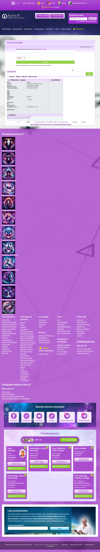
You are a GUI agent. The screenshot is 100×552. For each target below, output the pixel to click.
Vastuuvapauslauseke (76, 544)
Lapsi (57, 29)
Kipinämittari (6, 335)
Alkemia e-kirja (6, 351)
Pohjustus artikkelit (83, 329)
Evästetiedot (50, 546)
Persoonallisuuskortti (63, 327)
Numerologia (30, 3)
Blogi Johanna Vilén (26, 334)
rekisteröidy (43, 49)
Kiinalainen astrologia (79, 3)
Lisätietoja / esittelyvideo (16, 463)
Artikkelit (4, 346)
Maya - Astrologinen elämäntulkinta (13, 396)
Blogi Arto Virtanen (26, 347)
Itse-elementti (61, 354)
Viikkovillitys (6, 320)
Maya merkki (6, 344)
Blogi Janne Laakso (26, 362)
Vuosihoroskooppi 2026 (9, 324)
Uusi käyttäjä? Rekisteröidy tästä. (87, 21)
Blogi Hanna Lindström (27, 360)
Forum (22, 369)
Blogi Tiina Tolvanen (26, 349)
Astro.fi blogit (65, 29)
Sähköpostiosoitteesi (16, 525)
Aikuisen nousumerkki (9, 327)
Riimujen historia (44, 340)
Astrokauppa (56, 16)
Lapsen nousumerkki (8, 329)
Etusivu (17, 3)
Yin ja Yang (60, 349)
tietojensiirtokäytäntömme (55, 521)
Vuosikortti (60, 329)
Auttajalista (5, 349)
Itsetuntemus (39, 29)
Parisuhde (49, 29)
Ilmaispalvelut (17, 29)
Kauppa (79, 335)
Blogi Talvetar (24, 356)
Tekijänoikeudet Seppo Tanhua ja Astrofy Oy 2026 (18, 544)
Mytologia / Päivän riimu (46, 335)
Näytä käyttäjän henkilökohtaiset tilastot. (18, 118)
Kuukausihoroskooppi (9, 322)
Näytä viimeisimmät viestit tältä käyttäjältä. (19, 116)
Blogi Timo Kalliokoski (27, 336)
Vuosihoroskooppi (62, 347)
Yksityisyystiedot (89, 544)
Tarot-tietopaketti (62, 322)
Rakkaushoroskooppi (9, 333)
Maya (42, 3)
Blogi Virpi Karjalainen (27, 338)
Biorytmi (23, 322)
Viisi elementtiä (62, 351)
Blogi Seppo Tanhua (26, 331)
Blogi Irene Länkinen (26, 345)
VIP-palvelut (79, 29)
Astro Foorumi (14, 42)
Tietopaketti (24, 371)
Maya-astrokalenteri (8, 394)
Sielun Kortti (61, 324)
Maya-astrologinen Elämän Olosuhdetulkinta (16, 398)
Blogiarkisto (80, 331)
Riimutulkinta (43, 338)
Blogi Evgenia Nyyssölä (27, 342)
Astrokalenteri (42, 16)
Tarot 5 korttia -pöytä (63, 331)
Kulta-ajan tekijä (82, 322)
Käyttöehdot (64, 544)
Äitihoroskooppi (7, 331)
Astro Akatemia (44, 354)
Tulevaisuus (28, 29)
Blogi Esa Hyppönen (26, 340)
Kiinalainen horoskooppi (9, 342)
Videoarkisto (81, 333)
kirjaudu (35, 49)
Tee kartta (23, 378)
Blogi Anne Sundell (26, 358)
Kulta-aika (53, 7)
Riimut (64, 3)
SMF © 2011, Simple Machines (59, 122)
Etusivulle (5, 353)
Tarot (53, 3)
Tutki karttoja (6, 29)
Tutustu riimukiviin (44, 342)
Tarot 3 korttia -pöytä (63, 333)
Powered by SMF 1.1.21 (41, 122)
